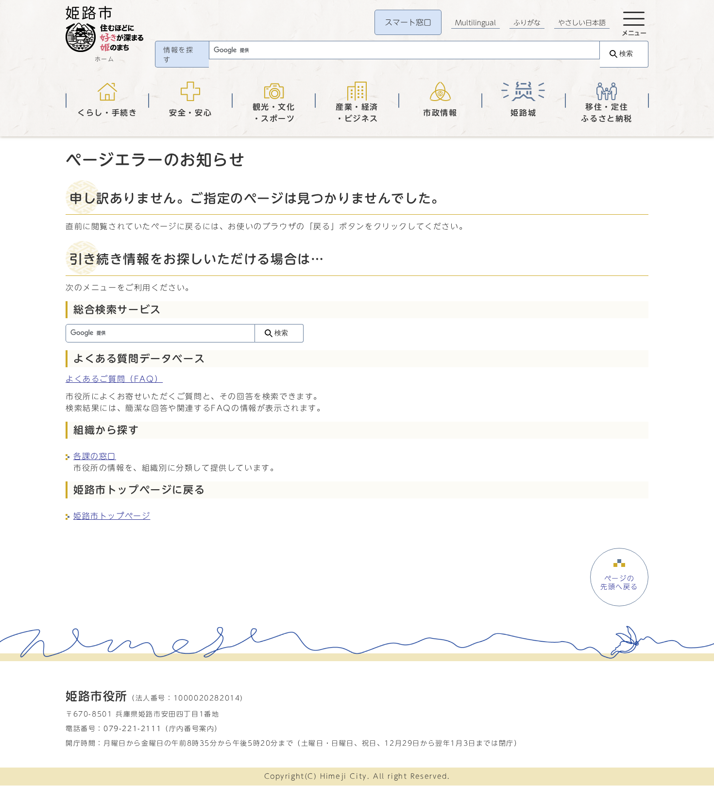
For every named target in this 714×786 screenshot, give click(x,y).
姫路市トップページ (111, 516)
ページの (619, 582)
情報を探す (178, 55)
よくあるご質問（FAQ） (114, 379)
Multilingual (475, 22)
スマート (408, 22)
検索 (626, 53)
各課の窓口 (94, 456)
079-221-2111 (132, 728)
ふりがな (527, 22)
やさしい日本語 (582, 22)
